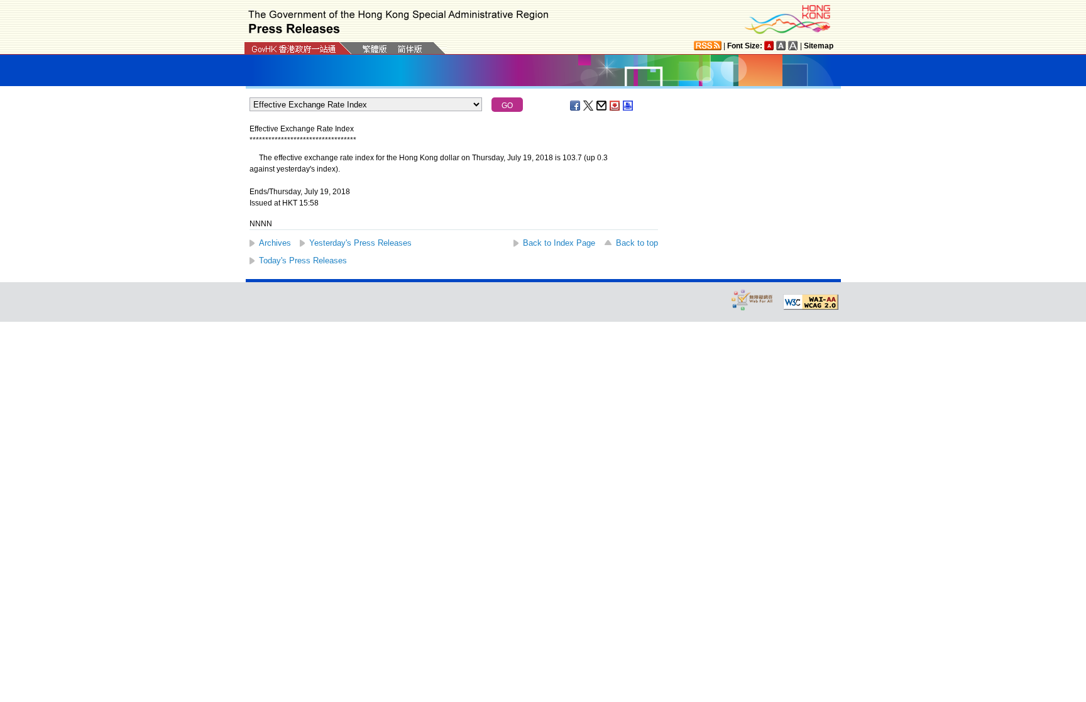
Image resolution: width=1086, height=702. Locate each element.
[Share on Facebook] (575, 106)
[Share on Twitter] (589, 106)
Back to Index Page (559, 243)
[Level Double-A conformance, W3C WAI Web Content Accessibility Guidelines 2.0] (810, 302)
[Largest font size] (793, 45)
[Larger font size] (781, 45)
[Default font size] (769, 45)
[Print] (628, 106)
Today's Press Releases (303, 260)
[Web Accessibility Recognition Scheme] (752, 299)
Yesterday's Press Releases (360, 243)
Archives (275, 243)
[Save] (615, 106)
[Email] (602, 106)
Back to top (637, 243)
